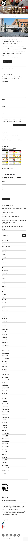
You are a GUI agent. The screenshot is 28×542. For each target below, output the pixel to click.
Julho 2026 (4, 331)
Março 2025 (5, 372)
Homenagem (5, 270)
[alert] (14, 174)
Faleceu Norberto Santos (7, 212)
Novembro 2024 (6, 382)
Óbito (3, 291)
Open (3, 297)
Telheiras (4, 313)
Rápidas (4, 302)
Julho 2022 (4, 449)
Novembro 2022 (5, 441)
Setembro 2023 (5, 417)
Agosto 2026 (5, 329)
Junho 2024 (4, 393)
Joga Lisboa (4, 273)
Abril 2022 (4, 457)
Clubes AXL (4, 259)
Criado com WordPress (7, 538)
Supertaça (4, 307)
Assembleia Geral (6, 246)
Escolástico (4, 262)
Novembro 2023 (6, 411)
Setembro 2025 (5, 358)
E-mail (3, 190)
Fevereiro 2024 (5, 403)
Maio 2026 (4, 337)
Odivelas (4, 294)
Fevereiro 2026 (5, 345)
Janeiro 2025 (5, 377)
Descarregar (7, 61)
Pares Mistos (5, 299)
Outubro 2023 (5, 414)
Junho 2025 (4, 363)
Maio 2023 (4, 425)
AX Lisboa (14, 39)
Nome (3, 99)
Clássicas (4, 257)
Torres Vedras (5, 315)
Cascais (4, 254)
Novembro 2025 (6, 353)
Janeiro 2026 (5, 348)
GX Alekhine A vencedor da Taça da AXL (11, 216)
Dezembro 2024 (5, 379)
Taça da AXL (5, 310)
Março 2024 (5, 401)
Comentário (5, 81)
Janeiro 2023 (5, 435)
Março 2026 (5, 342)
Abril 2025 (4, 369)
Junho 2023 (4, 422)
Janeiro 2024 (5, 406)
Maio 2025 (4, 366)
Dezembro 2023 (5, 409)
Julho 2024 (4, 390)
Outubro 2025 (5, 355)
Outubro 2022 (5, 443)
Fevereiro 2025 (5, 374)
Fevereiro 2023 (5, 433)
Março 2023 (5, 430)
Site (3, 113)
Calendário (4, 249)
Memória (4, 289)
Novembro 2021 (5, 470)
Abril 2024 (4, 398)
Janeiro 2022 (5, 465)
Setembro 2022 (5, 446)
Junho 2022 (4, 451)
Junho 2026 (4, 334)
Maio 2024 (4, 395)
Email (3, 106)
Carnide (4, 251)
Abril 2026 (4, 339)
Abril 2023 (4, 427)
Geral (3, 267)
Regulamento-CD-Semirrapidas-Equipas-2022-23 (11, 57)
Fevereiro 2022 (5, 462)
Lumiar (3, 283)
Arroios (3, 243)
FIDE (3, 265)
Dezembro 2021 (5, 467)
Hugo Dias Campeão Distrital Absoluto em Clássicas (14, 208)
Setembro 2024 (5, 387)
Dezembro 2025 (5, 350)
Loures (3, 281)
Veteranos (4, 321)
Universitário (5, 318)
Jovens (3, 275)
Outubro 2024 (5, 385)
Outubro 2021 (5, 473)
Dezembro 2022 (5, 438)
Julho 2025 (4, 361)
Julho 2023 (4, 419)
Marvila (3, 286)
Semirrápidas (5, 305)
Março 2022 (4, 459)
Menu (14, 16)
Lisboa (3, 278)
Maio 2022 (4, 454)
